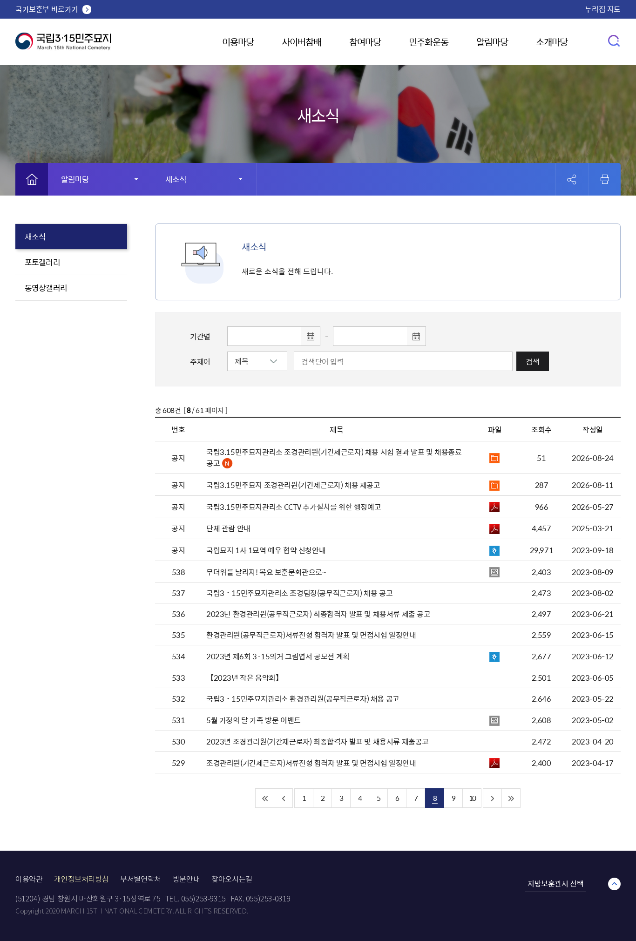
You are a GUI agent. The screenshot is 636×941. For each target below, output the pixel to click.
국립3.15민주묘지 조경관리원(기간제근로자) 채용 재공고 (293, 484)
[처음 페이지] (265, 798)
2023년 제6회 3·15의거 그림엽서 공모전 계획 (278, 656)
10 (472, 797)
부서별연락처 (140, 879)
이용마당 (238, 41)
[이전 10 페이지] (283, 798)
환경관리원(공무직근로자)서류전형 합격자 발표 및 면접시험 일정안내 (311, 634)
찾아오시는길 (231, 879)
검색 (533, 361)
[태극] (63, 45)
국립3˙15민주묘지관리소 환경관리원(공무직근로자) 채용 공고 (302, 698)
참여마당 (365, 41)
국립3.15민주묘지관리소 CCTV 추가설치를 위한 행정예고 (293, 506)
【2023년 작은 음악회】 (244, 677)
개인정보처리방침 (81, 879)
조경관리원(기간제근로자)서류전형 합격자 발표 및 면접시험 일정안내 (311, 762)
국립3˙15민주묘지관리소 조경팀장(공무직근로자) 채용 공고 (299, 592)
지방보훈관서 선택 (555, 883)
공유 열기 (572, 179)
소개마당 (552, 41)
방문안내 (186, 879)
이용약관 (28, 879)
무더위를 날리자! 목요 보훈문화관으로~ (266, 571)
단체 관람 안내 (228, 528)
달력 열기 (310, 336)
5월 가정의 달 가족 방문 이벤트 (253, 719)
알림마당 (492, 41)
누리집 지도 (603, 8)
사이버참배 (301, 41)
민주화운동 (428, 41)
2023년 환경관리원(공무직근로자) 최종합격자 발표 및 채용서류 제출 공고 (318, 613)
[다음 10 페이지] (492, 798)
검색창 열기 (614, 40)
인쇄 (605, 179)
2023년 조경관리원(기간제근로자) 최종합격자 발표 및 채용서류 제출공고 (317, 741)
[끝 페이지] (511, 798)
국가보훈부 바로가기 (46, 8)
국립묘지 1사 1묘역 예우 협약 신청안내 (265, 549)
